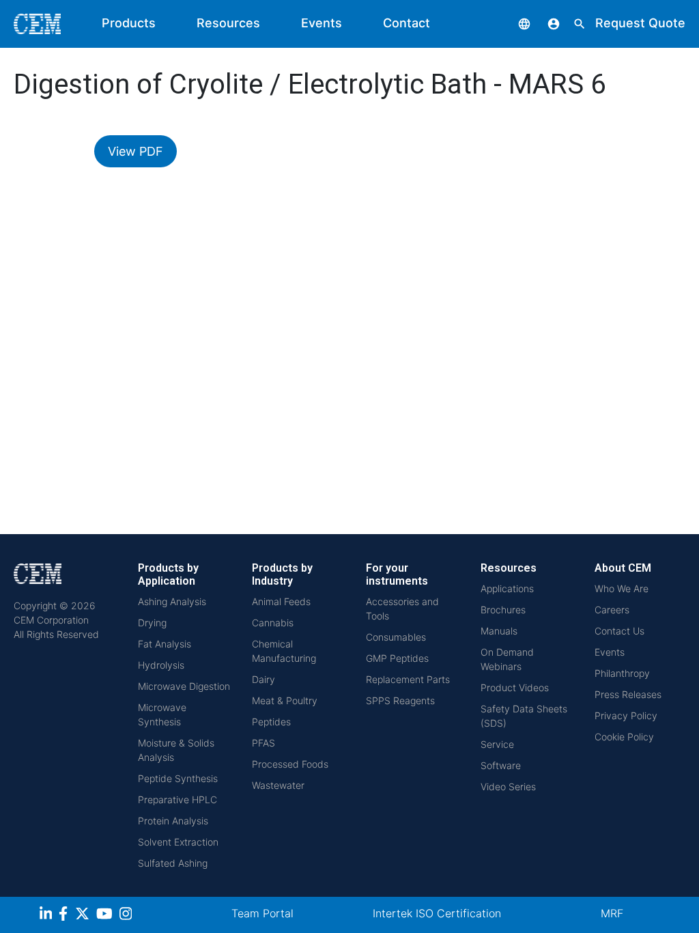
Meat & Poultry (284, 700)
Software (501, 765)
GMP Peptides (397, 658)
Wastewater (278, 785)
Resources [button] (228, 23)
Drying (152, 622)
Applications (507, 588)
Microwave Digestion (184, 686)
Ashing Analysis (172, 601)
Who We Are (621, 588)
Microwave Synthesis (162, 714)
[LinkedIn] (47, 915)
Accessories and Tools (402, 609)
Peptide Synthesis (178, 778)
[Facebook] (67, 915)
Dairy (263, 679)
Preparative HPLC (177, 799)
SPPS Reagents (400, 700)
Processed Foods (290, 764)
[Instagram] (127, 915)
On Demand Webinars (507, 659)
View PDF (135, 151)
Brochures (503, 609)
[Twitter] (84, 915)
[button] (514, 23)
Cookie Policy (624, 736)
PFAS (263, 743)
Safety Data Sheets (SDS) (524, 716)
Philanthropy (622, 673)
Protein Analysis (173, 820)
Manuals (499, 631)
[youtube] (106, 915)
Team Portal (262, 913)
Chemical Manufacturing (284, 651)
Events (321, 23)
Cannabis (273, 622)
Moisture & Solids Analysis (176, 750)
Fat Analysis (164, 644)
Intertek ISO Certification (437, 913)
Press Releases (628, 694)
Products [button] (129, 23)
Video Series (508, 786)
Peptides (271, 721)
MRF (612, 913)
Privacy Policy (626, 715)
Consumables (396, 637)
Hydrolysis (161, 665)
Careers (612, 609)
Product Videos (515, 687)
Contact (406, 23)
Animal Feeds (281, 601)
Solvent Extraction (178, 842)
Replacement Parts (408, 679)
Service (497, 744)
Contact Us (619, 631)
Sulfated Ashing (173, 863)
